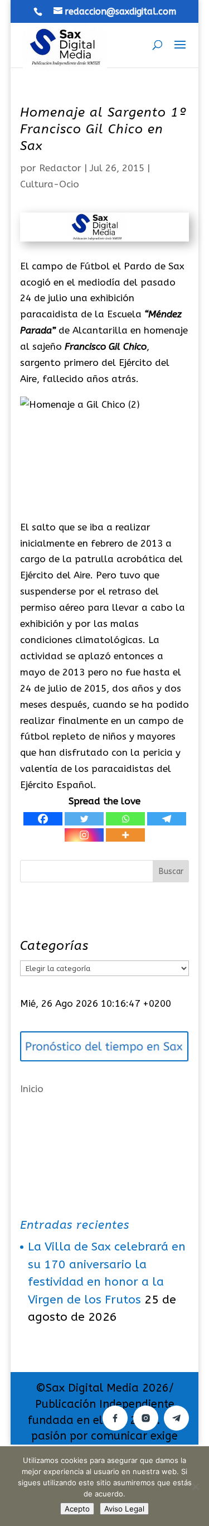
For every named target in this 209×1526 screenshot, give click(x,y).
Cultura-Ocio (49, 184)
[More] (125, 835)
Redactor (60, 167)
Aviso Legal (124, 1508)
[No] (195, 1486)
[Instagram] (84, 835)
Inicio (31, 1088)
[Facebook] (42, 818)
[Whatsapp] (125, 818)
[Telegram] (166, 818)
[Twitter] (84, 818)
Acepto (77, 1508)
